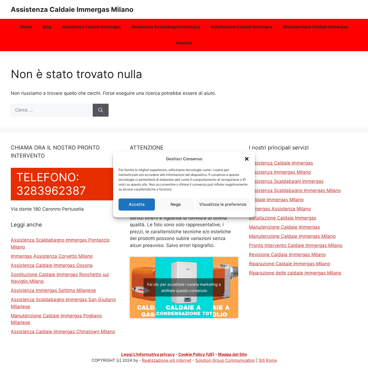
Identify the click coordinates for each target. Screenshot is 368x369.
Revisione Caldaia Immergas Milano (287, 254)
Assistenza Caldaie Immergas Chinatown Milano (63, 331)
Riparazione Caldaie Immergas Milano (289, 263)
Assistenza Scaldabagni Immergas (165, 26)
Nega (176, 204)
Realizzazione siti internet (166, 360)
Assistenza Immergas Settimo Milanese (53, 290)
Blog (47, 26)
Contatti (184, 43)
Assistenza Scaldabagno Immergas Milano (295, 190)
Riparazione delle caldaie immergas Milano (295, 273)
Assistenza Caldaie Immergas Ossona (52, 265)
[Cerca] (101, 110)
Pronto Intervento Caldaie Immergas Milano (295, 245)
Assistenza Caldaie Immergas (91, 26)
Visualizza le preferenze (223, 204)
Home (26, 26)
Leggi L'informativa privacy (148, 354)
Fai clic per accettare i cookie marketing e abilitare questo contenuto (184, 287)
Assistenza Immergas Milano (280, 172)
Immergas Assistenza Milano (280, 208)
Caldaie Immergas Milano (276, 199)
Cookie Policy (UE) (196, 354)
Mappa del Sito (232, 354)
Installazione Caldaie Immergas (241, 26)
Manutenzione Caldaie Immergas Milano (292, 236)
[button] (246, 159)
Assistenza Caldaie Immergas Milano (72, 9)
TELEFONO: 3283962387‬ (51, 183)
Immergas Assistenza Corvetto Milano (52, 256)
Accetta (137, 204)
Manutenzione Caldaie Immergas (315, 26)
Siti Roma (268, 360)
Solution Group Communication (225, 360)
